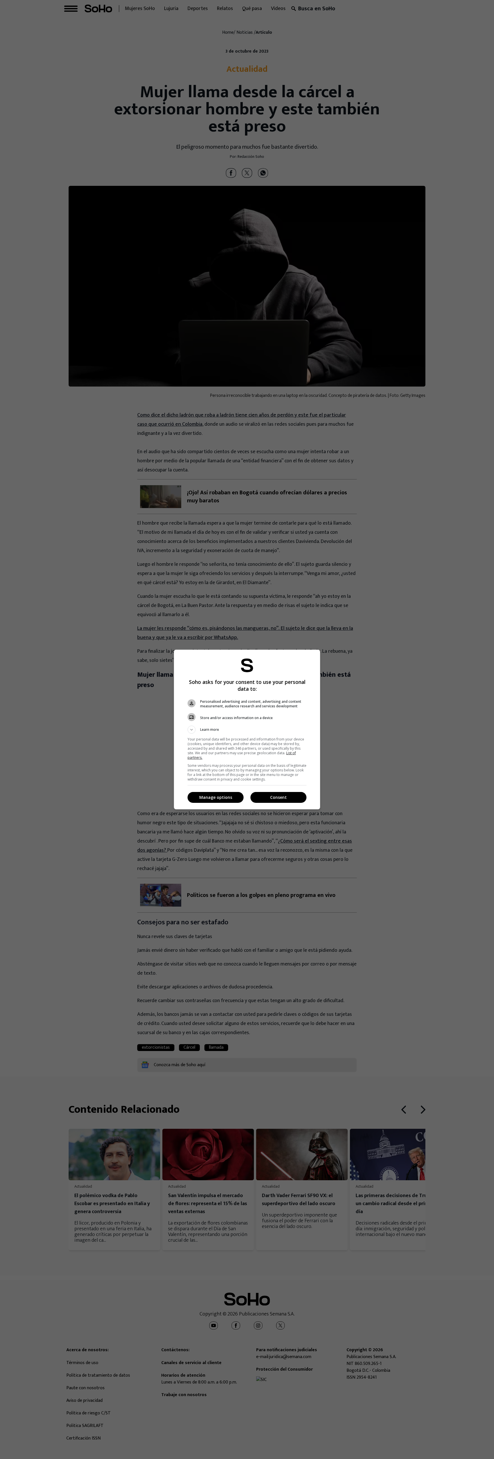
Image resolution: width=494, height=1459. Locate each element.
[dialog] (247, 729)
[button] (247, 730)
